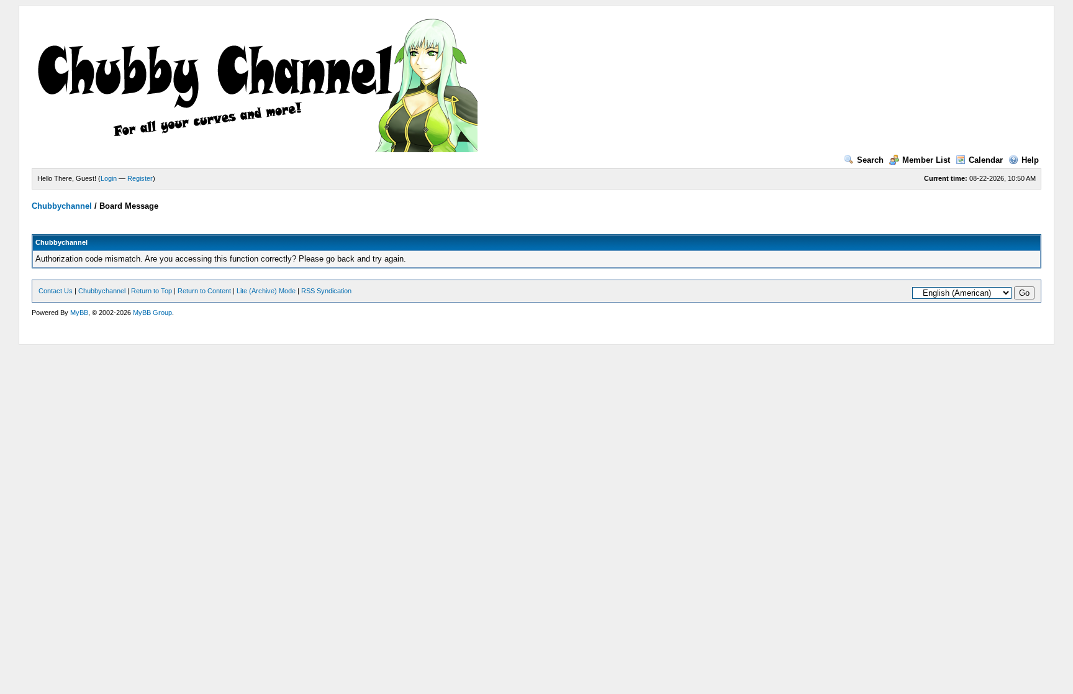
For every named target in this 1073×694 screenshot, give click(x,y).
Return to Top (151, 290)
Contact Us (55, 290)
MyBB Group (152, 312)
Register (140, 178)
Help (1030, 160)
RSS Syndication (326, 290)
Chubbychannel (62, 206)
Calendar (986, 160)
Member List (926, 160)
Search (870, 160)
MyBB (79, 312)
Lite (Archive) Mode (266, 290)
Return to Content (204, 290)
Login (109, 178)
